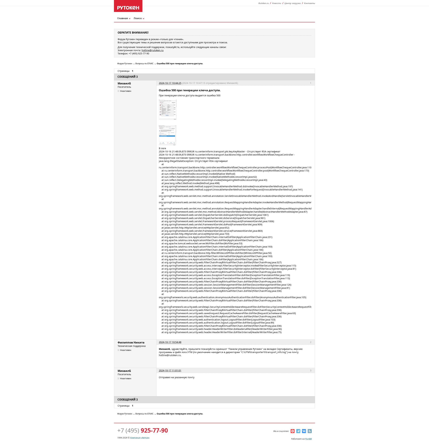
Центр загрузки (292, 3)
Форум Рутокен (124, 63)
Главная (122, 18)
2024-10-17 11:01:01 (170, 370)
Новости (276, 3)
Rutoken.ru (263, 3)
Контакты (309, 3)
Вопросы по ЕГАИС (144, 63)
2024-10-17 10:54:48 (170, 342)
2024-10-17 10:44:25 (170, 83)
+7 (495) (142, 430)
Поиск (138, 18)
